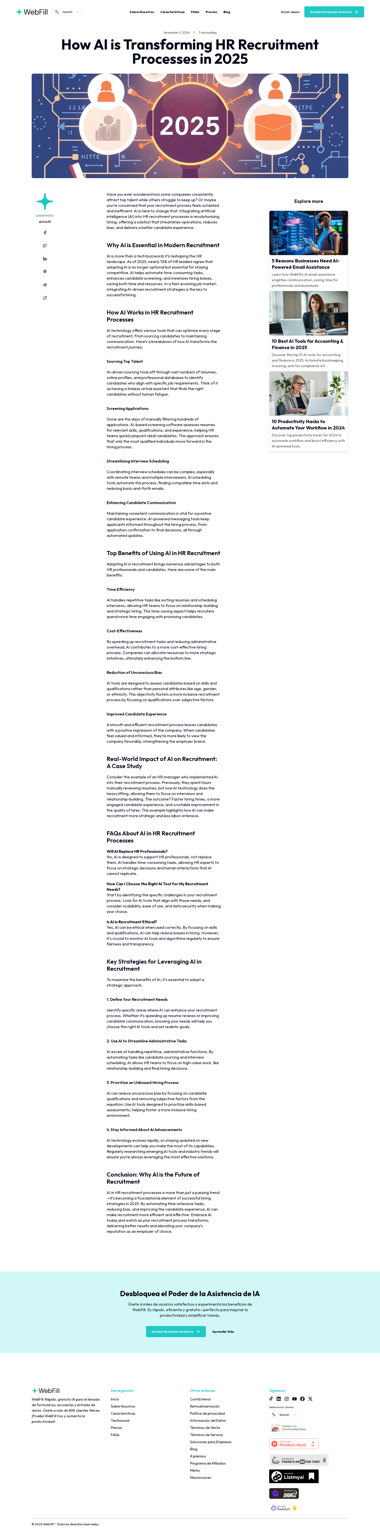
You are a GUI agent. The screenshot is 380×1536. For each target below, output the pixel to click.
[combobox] (67, 12)
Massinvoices (200, 1477)
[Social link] (44, 232)
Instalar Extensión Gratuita (331, 12)
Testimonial (120, 1420)
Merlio (195, 1470)
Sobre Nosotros (142, 12)
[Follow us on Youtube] (294, 1398)
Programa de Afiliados (208, 1463)
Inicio (115, 1399)
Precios (211, 12)
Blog (226, 12)
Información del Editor (208, 1420)
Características (172, 12)
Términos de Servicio (206, 1434)
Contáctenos (200, 1399)
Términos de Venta (205, 1427)
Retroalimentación (205, 1406)
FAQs (195, 12)
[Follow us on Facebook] (302, 1398)
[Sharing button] (44, 297)
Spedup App (199, 1484)
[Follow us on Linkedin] (278, 1398)
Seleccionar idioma (281, 1407)
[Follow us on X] (310, 1398)
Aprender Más (223, 1332)
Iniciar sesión (290, 12)
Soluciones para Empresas (211, 1442)
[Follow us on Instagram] (286, 1398)
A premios (198, 1456)
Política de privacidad (207, 1413)
